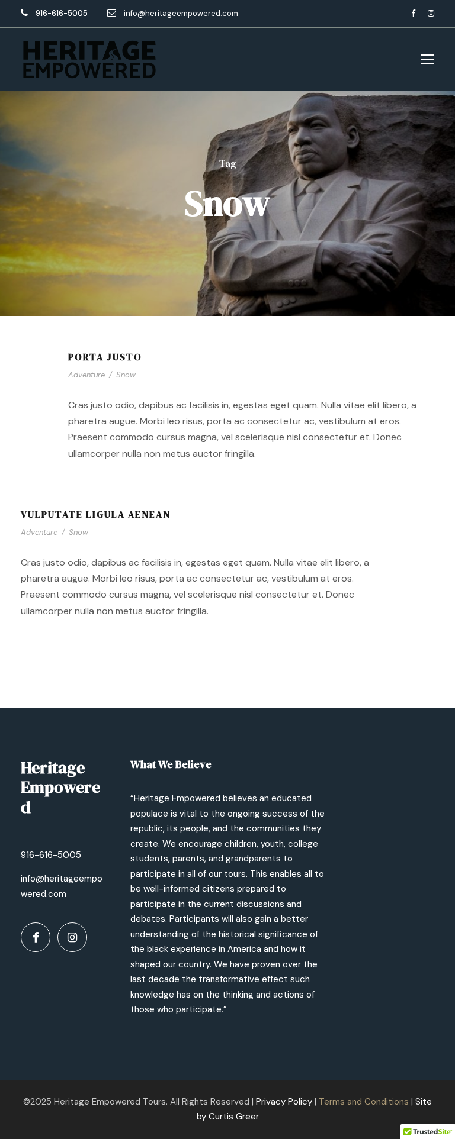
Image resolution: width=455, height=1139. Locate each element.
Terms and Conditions (364, 1102)
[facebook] (413, 13)
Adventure (86, 375)
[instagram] (431, 13)
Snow (126, 375)
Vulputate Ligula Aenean (96, 514)
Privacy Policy (284, 1102)
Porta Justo (105, 356)
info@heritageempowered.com (181, 13)
